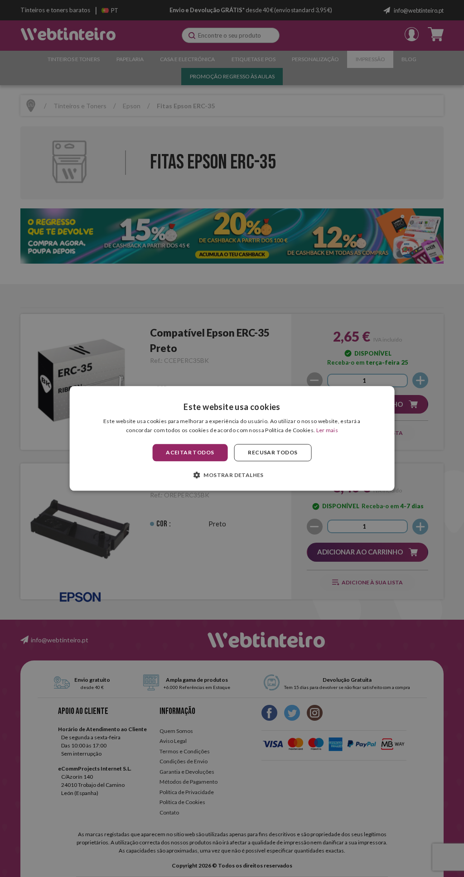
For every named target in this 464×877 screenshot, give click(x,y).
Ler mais (327, 430)
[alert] (232, 438)
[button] (232, 475)
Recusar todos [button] (272, 452)
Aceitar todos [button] (190, 452)
